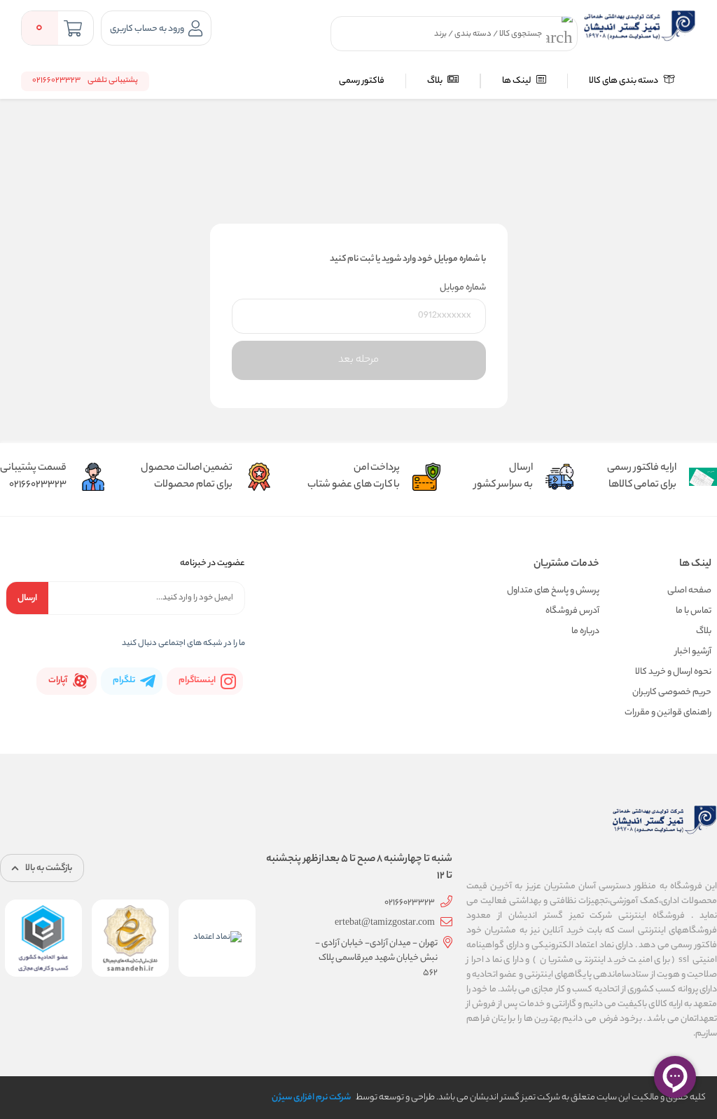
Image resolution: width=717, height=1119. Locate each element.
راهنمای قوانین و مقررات (668, 712)
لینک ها (517, 81)
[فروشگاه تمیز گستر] (639, 26)
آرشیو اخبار (693, 651)
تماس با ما (693, 611)
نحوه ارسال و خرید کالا (673, 672)
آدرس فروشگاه (572, 611)
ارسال (27, 598)
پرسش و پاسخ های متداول (553, 590)
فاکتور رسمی (361, 81)
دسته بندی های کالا (624, 81)
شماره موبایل (463, 287)
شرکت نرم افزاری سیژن (311, 1097)
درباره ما (585, 631)
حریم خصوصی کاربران (671, 692)
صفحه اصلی (689, 590)
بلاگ (435, 81)
